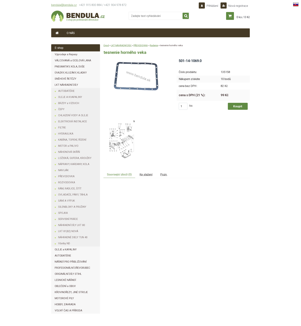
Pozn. (163, 174)
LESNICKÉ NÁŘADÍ (65, 280)
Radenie (154, 45)
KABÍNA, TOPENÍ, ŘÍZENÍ (72, 139)
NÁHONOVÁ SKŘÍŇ (69, 152)
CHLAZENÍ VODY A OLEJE (73, 115)
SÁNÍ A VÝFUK (66, 200)
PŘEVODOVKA (66, 176)
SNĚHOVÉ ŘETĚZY (65, 78)
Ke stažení (146, 174)
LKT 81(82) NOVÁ (68, 231)
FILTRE (62, 127)
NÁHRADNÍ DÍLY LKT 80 (71, 225)
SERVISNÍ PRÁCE (68, 219)
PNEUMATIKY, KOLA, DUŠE (70, 66)
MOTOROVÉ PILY (64, 298)
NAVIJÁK (63, 170)
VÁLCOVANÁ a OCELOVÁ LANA (73, 60)
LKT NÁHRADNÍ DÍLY (66, 84)
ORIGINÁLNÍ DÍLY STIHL (68, 273)
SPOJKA (63, 212)
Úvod (106, 45)
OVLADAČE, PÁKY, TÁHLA (73, 194)
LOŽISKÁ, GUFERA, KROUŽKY (74, 158)
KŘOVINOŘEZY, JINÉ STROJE (71, 292)
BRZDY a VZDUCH (68, 103)
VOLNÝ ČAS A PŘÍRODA (68, 310)
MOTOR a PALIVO (68, 145)
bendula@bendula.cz (64, 5)
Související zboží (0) (119, 174)
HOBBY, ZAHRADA (65, 304)
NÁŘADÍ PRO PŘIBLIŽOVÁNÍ (71, 261)
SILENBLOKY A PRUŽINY (72, 206)
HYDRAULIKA (65, 133)
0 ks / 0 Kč (243, 17)
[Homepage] (57, 32)
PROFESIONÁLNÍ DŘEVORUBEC (72, 267)
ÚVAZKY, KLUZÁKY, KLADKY (71, 72)
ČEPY (61, 109)
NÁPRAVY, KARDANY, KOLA (73, 164)
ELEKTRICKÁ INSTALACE (72, 121)
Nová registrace (238, 5)
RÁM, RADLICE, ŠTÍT (70, 188)
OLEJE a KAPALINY (66, 249)
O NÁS (71, 33)
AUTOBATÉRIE (66, 91)
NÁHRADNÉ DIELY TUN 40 (72, 237)
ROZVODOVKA (66, 182)
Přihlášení (212, 5)
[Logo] (78, 16)
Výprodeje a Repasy (66, 54)
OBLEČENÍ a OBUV (65, 286)
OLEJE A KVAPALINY (70, 97)
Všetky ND (64, 243)
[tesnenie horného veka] (137, 59)
